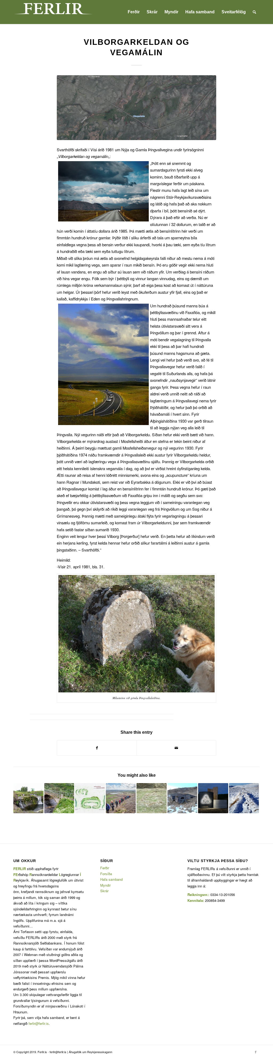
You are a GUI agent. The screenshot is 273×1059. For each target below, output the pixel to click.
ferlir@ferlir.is (39, 1023)
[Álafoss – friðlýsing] (28, 798)
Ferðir (104, 867)
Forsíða (106, 873)
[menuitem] (133, 12)
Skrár (104, 890)
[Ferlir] (53, 12)
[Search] (254, 12)
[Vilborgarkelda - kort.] (136, 107)
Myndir (105, 885)
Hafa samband (111, 879)
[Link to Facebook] (256, 1052)
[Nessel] (244, 798)
